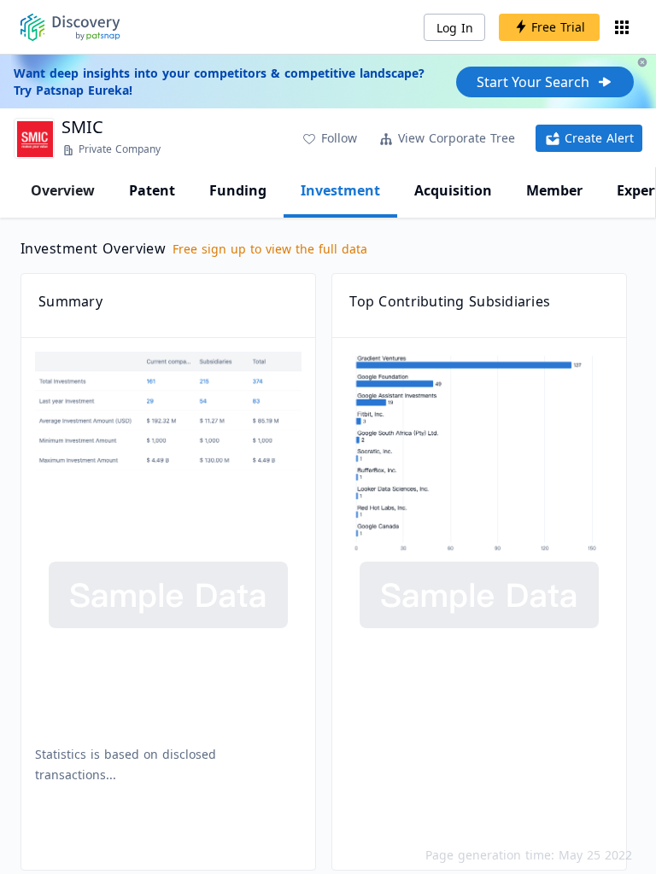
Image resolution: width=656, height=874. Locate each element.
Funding (237, 190)
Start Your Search (533, 82)
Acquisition (453, 190)
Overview (63, 190)
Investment (340, 190)
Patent (152, 190)
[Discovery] (70, 27)
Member (554, 190)
